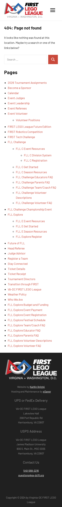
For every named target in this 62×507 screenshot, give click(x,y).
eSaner (47, 391)
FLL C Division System (37, 155)
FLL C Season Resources (31, 172)
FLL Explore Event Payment (25, 310)
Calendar (13, 93)
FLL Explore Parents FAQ (23, 335)
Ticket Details (16, 268)
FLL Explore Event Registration (27, 315)
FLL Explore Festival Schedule (26, 320)
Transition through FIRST (23, 284)
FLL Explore (15, 214)
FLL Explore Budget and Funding (28, 304)
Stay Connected (18, 263)
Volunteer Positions (28, 120)
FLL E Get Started (27, 226)
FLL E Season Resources (31, 231)
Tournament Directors (21, 279)
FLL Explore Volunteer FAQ (24, 345)
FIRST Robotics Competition (25, 131)
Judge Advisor (16, 253)
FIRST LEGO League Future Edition (29, 126)
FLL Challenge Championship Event (30, 209)
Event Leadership (19, 103)
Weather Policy (17, 294)
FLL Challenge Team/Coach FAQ (36, 187)
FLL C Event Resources (30, 148)
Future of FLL (16, 243)
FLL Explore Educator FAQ (24, 330)
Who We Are (15, 299)
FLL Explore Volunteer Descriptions (30, 340)
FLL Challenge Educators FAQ (34, 177)
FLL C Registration (35, 160)
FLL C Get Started (27, 167)
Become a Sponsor (19, 87)
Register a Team (18, 258)
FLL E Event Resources (30, 221)
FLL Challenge (17, 142)
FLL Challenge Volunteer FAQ (34, 202)
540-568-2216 (31, 470)
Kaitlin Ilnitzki (37, 386)
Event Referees (17, 108)
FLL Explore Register (29, 236)
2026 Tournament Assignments (27, 82)
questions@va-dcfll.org (31, 475)
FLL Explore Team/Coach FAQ (26, 325)
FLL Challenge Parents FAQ (33, 182)
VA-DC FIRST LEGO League (24, 289)
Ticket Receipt (17, 273)
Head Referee (16, 248)
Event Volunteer (18, 113)
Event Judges (16, 98)
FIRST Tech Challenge (21, 137)
